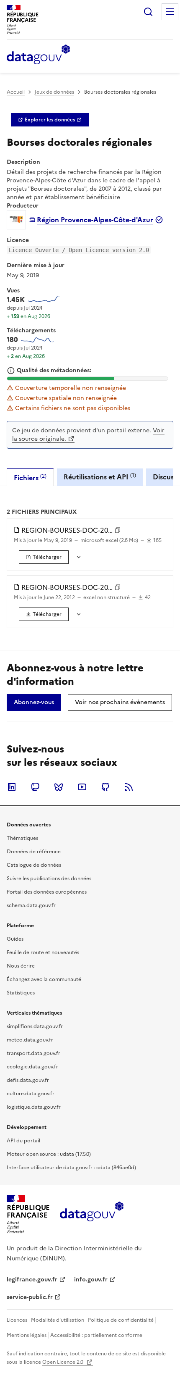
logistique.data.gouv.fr (34, 1107)
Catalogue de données (34, 865)
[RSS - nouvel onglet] (129, 787)
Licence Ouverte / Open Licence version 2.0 (78, 250)
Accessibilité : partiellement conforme (96, 1335)
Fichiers (30, 477)
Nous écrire (21, 966)
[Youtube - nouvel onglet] (82, 787)
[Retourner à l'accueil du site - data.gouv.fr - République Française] (91, 1215)
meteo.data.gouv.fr (30, 1040)
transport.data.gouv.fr (33, 1053)
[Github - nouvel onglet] (105, 787)
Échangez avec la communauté (44, 979)
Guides (15, 939)
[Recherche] (148, 11)
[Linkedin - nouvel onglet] (11, 787)
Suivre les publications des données (49, 878)
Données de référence (34, 851)
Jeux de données (54, 92)
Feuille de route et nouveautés (43, 952)
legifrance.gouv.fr (32, 1279)
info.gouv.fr (91, 1279)
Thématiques (22, 838)
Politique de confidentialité (121, 1320)
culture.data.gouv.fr (30, 1093)
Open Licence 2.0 (63, 1362)
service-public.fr (30, 1297)
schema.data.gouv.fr (31, 905)
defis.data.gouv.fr (28, 1080)
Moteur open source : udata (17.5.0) (49, 1154)
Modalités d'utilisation (57, 1320)
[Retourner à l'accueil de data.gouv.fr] (38, 55)
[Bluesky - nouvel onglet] (58, 787)
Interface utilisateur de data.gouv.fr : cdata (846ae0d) (71, 1167)
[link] (50, 119)
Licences (17, 1320)
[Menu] (170, 11)
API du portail (23, 1140)
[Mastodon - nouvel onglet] (35, 787)
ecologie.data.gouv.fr (32, 1067)
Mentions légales (26, 1335)
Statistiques (21, 993)
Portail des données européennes (47, 892)
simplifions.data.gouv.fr (35, 1026)
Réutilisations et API (100, 476)
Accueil (16, 92)
